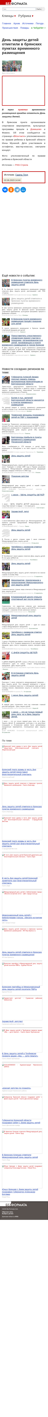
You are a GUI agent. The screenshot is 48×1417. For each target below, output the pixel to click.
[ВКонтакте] (5, 190)
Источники (27, 23)
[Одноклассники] (11, 190)
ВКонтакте (19, 136)
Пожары (24, 28)
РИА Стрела (21, 165)
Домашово (35, 129)
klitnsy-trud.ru (10, 73)
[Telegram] (17, 190)
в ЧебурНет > (38, 28)
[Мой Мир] (23, 190)
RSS (16, 1216)
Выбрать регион (7, 1214)
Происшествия (10, 28)
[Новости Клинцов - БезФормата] (14, 3)
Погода (39, 23)
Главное (6, 23)
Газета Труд (21, 174)
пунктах (23, 109)
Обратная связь (7, 1212)
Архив (16, 23)
